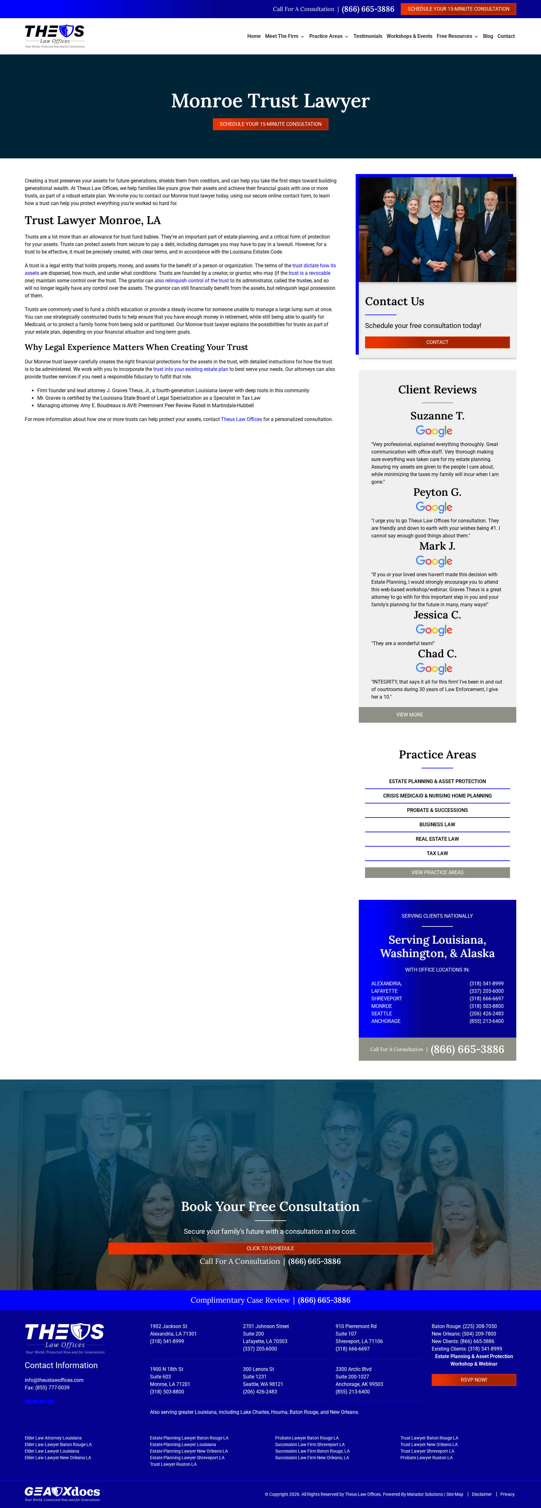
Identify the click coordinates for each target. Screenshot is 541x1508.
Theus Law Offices (241, 419)
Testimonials (367, 36)
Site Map (455, 1494)
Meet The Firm (281, 36)
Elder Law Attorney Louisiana (53, 1437)
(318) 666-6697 (353, 1349)
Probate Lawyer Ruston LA (426, 1457)
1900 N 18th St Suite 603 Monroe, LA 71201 (170, 1376)
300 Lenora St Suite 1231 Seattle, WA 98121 (263, 1376)
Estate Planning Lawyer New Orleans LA (189, 1451)
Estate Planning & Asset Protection (437, 781)
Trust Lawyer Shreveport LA (427, 1451)
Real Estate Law (437, 839)
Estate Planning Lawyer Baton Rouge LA (189, 1437)
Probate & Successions (437, 810)
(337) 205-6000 (260, 1349)
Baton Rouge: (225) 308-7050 (464, 1326)
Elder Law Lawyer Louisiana (52, 1451)
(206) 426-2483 (260, 1392)
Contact (506, 36)
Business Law (437, 825)
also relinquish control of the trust (192, 281)
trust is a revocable (309, 273)
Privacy (507, 1494)
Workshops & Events (409, 36)
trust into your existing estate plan (190, 369)
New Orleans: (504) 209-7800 (464, 1334)
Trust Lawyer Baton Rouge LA (429, 1437)
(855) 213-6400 (353, 1392)
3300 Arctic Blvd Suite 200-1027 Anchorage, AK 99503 (359, 1376)
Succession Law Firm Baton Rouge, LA (312, 1451)
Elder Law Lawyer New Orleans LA (58, 1457)
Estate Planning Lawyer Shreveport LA (187, 1457)
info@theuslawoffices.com (54, 1380)
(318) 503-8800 (167, 1392)
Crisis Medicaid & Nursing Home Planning (437, 796)
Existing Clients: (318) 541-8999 (467, 1349)
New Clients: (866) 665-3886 (463, 1341)
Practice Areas (326, 36)
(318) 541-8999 (167, 1341)
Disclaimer (482, 1494)
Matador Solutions (425, 1493)
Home (254, 36)
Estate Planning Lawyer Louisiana (183, 1444)
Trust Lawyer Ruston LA (173, 1464)
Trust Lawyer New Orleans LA (429, 1444)
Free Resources (454, 36)
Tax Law (437, 853)
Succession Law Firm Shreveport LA (310, 1444)
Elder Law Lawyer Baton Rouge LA (58, 1444)
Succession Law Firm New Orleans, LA (312, 1457)
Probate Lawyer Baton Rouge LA (307, 1437)
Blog (488, 36)
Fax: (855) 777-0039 (47, 1388)
